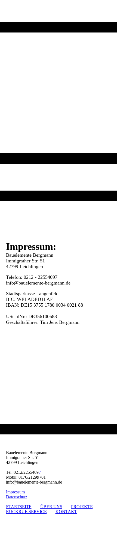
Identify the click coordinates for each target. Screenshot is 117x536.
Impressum (15, 492)
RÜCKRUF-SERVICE (26, 511)
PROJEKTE (82, 506)
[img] (58, 82)
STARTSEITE (19, 506)
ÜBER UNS (51, 506)
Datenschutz (16, 496)
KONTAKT (66, 511)
